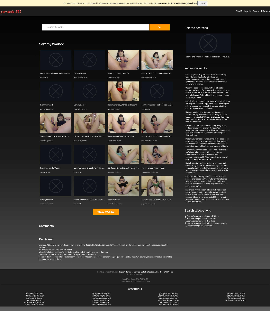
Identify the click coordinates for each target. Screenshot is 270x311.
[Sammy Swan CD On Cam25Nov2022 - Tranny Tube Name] (157, 132)
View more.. (105, 211)
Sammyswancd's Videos (50, 168)
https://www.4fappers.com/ (34, 293)
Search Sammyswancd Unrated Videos (202, 216)
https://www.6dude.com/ (34, 299)
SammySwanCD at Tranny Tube (121, 136)
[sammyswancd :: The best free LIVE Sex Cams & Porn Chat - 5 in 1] (157, 100)
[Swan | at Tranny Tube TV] (123, 69)
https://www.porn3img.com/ (236, 297)
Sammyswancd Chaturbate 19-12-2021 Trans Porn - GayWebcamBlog (170, 199)
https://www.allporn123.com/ (168, 302)
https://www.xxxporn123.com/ (101, 299)
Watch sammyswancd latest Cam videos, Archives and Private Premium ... (70, 73)
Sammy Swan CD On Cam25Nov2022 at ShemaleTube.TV (165, 73)
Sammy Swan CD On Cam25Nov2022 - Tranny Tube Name (165, 136)
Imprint (247, 11)
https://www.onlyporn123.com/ (168, 304)
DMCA (239, 11)
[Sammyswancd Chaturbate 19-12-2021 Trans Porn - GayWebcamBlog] (157, 195)
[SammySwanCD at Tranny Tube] (123, 132)
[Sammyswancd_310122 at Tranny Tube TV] (123, 100)
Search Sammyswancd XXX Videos (201, 218)
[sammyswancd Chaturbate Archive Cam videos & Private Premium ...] (89, 164)
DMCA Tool (168, 272)
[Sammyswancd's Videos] (55, 164)
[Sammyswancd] (55, 100)
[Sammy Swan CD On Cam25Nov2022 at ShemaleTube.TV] (157, 69)
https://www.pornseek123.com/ (168, 297)
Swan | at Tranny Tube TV (118, 73)
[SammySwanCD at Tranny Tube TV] (55, 132)
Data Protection (147, 272)
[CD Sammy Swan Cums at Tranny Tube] (123, 164)
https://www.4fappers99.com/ (34, 295)
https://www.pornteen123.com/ (168, 300)
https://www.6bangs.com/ (34, 297)
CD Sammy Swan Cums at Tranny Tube (124, 168)
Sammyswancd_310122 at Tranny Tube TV (125, 105)
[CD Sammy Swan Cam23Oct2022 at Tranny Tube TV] (89, 132)
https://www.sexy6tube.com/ (168, 293)
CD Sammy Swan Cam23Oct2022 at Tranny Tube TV (95, 136)
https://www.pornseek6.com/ (168, 299)
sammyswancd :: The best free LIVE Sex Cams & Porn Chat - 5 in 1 (168, 105)
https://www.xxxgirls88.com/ (101, 304)
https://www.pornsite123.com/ (34, 302)
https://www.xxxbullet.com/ (101, 295)
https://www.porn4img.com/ (236, 299)
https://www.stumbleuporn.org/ (235, 300)
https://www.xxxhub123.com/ (101, 297)
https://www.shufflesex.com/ (34, 304)
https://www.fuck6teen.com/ (168, 295)
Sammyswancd (46, 105)
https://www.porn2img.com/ (236, 295)
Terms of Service (261, 11)
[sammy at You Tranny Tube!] (157, 164)
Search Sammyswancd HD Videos (200, 221)
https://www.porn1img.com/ (236, 293)
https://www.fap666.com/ (34, 300)
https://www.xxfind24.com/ (101, 300)
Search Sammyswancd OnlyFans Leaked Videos (206, 223)
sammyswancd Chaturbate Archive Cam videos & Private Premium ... (102, 168)
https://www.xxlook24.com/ (101, 302)
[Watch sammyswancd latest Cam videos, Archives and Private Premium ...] (55, 69)
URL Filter (159, 272)
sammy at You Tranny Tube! (152, 168)
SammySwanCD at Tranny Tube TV (54, 136)
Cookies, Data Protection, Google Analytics (178, 3)
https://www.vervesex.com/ (101, 293)
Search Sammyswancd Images (199, 225)
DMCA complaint (54, 259)
